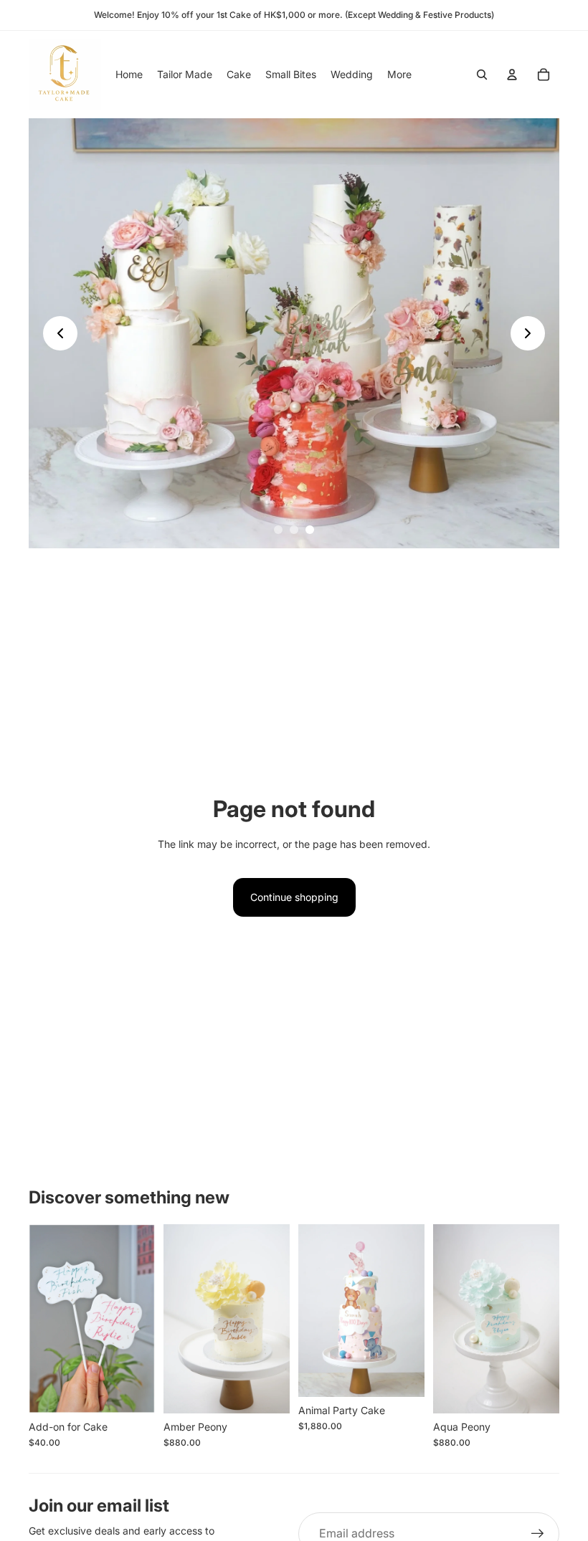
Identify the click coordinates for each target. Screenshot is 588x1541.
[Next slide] (528, 333)
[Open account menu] (512, 74)
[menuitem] (399, 74)
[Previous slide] (60, 333)
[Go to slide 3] (309, 529)
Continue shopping (294, 897)
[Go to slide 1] (278, 529)
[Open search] (482, 74)
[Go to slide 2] (294, 529)
